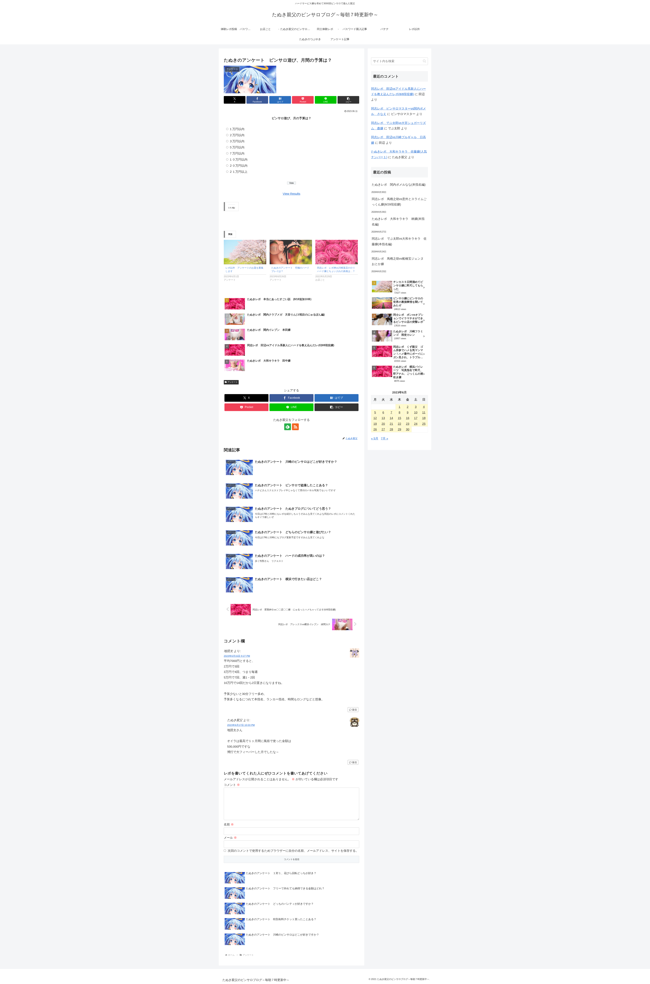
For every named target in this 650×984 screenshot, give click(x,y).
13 (383, 418)
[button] (348, 100)
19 (375, 423)
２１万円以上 (238, 171)
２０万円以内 (238, 165)
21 (391, 423)
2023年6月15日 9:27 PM (237, 656)
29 (399, 429)
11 (423, 412)
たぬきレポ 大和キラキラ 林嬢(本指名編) (398, 221)
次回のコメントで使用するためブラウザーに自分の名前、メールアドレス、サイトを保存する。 (293, 850)
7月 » (384, 438)
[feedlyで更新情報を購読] (287, 426)
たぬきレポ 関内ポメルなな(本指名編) (399, 184)
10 (415, 412)
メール (230, 837)
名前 (229, 824)
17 (415, 418)
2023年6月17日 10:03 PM (241, 725)
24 (415, 423)
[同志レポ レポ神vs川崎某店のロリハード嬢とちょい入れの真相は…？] (336, 252)
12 (375, 418)
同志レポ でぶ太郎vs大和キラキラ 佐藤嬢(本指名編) (399, 241)
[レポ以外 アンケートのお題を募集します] (245, 252)
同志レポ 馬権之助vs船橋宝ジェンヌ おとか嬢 (399, 261)
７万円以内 (236, 153)
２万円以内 (236, 135)
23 (407, 423)
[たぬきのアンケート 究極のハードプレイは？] (291, 252)
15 (399, 418)
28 (391, 429)
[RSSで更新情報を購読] (295, 426)
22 (399, 423)
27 (383, 429)
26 (375, 429)
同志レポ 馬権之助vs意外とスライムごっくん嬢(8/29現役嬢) (399, 201)
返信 (354, 709)
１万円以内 (236, 129)
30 (407, 429)
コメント (232, 785)
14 (391, 418)
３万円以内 (236, 141)
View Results (291, 193)
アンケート (233, 382)
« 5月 (374, 438)
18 (424, 418)
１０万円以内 (238, 159)
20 (383, 423)
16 (407, 418)
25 (424, 423)
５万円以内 (236, 147)
